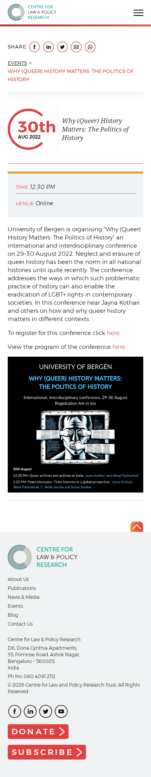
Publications (22, 588)
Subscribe (43, 752)
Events (17, 63)
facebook (34, 47)
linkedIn (48, 47)
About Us (18, 579)
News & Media (23, 597)
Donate (34, 731)
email (76, 47)
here (113, 332)
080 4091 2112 (39, 676)
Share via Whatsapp (90, 47)
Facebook (15, 711)
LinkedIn (30, 711)
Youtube (61, 711)
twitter (62, 47)
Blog (13, 615)
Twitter (46, 711)
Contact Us (20, 624)
